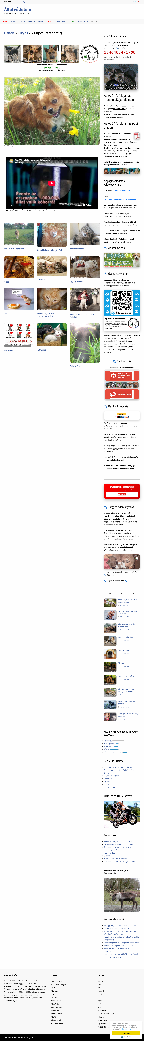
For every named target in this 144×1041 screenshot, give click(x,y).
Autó (99, 1004)
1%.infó (53, 988)
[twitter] (136, 1)
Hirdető (31, 21)
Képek (40, 21)
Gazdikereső (82, 21)
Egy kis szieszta (76, 281)
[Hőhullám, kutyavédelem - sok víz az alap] (110, 600)
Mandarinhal (109, 746)
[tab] (110, 593)
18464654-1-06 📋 (52, 67)
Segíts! (49, 21)
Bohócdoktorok (56, 1014)
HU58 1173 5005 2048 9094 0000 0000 (120, 199)
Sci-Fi (99, 988)
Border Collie (109, 778)
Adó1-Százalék (56, 1007)
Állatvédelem (17, 9)
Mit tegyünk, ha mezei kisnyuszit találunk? (120, 925)
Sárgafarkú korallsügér (113, 752)
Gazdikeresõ (55, 1010)
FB (92, 21)
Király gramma (110, 743)
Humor (99, 997)
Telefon (100, 1007)
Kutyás (23, 33)
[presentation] (110, 593)
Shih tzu (107, 773)
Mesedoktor (101, 1010)
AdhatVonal (61, 21)
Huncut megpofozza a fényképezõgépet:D (46, 314)
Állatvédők (55, 1004)
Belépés (24, 2)
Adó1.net (54, 991)
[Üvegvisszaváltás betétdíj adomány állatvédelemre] (122, 310)
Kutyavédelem (123, 650)
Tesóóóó (7, 313)
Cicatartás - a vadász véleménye (116, 928)
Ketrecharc (101, 1017)
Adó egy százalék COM (105, 1014)
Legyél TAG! (55, 997)
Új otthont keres (110, 781)
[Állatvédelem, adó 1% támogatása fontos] (110, 689)
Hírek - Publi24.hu (57, 981)
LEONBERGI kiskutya (112, 776)
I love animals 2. (11, 350)
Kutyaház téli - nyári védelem (128, 676)
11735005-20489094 (121, 190)
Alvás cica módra (77, 248)
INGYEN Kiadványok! (58, 984)
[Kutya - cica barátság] (110, 637)
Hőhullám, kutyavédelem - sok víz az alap (127, 600)
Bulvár (99, 994)
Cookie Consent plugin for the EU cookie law (126, 1037)
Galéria (9, 33)
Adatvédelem (18, 1038)
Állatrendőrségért (57, 1020)
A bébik (7, 282)
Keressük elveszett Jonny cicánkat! (118, 767)
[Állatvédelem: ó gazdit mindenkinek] (110, 624)
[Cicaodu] (110, 663)
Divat (99, 984)
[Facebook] (133, 1)
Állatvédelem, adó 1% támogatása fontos (126, 690)
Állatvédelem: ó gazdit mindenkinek (126, 625)
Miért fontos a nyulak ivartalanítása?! (118, 945)
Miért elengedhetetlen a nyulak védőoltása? (121, 942)
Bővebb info (126, 1028)
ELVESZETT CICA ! (111, 787)
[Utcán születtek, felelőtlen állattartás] (110, 611)
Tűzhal (107, 749)
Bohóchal (108, 741)
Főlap (71, 21)
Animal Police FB (57, 1001)
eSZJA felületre (119, 109)
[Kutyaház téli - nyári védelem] (110, 676)
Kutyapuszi (41, 350)
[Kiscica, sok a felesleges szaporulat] (110, 701)
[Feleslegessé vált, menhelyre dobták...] (110, 714)
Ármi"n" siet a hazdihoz (14, 248)
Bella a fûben (75, 366)
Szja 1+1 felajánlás (104, 1023)
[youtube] (138, 1)
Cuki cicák (41, 279)
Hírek (13, 21)
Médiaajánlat (28, 1038)
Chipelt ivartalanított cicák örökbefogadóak (121, 770)
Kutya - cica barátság (126, 637)
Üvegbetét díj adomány (105, 1027)
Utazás (100, 1001)
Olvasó (22, 21)
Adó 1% (4, 21)
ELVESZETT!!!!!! (110, 784)
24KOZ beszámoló (58, 1023)
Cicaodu (121, 663)
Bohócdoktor (102, 1020)
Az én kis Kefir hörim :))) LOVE (49, 250)
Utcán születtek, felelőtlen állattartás (119, 844)
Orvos (53, 994)
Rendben (126, 1033)
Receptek (100, 991)
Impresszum (8, 1038)
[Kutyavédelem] (110, 650)
